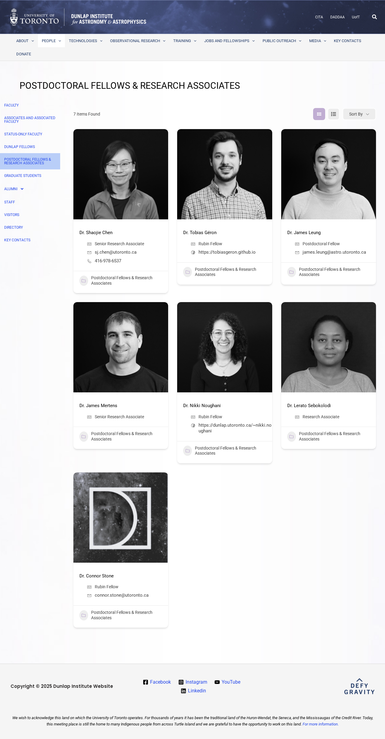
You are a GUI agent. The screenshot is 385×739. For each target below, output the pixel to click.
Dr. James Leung (304, 232)
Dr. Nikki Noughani (202, 405)
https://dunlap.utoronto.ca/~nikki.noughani (235, 428)
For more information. (321, 724)
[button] (374, 17)
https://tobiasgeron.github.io (227, 252)
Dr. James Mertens (98, 405)
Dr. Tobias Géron (200, 232)
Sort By (356, 114)
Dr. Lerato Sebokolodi (309, 405)
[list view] (334, 114)
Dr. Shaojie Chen (95, 232)
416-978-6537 (108, 261)
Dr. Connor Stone (96, 576)
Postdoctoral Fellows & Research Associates (121, 280)
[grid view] (319, 114)
